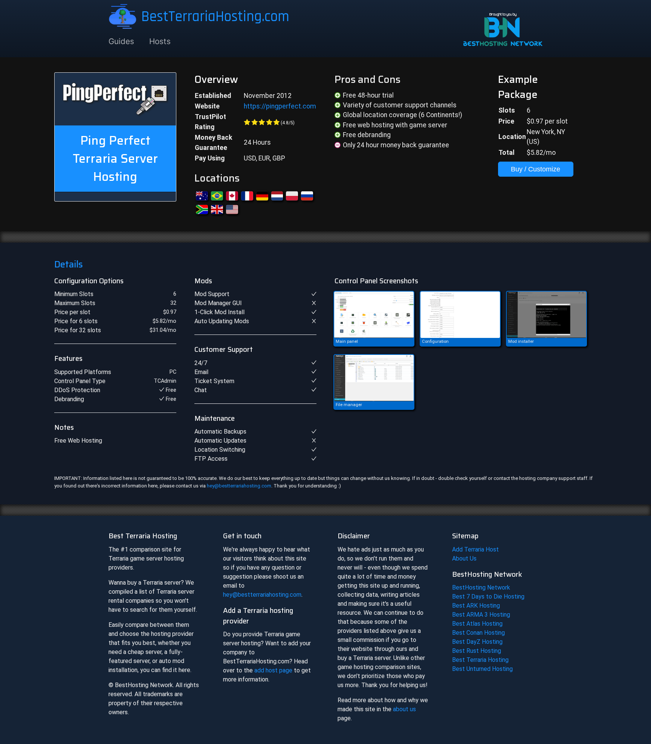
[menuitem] (125, 41)
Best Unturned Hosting (482, 668)
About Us (464, 558)
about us (404, 709)
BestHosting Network (481, 587)
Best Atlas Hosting (477, 623)
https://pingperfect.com (280, 106)
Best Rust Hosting (476, 650)
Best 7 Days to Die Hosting (488, 596)
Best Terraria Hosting (480, 659)
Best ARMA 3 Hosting (481, 614)
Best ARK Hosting (476, 605)
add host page (273, 670)
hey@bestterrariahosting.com (239, 486)
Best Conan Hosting (478, 632)
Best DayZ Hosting (477, 641)
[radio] (247, 122)
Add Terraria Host (475, 549)
